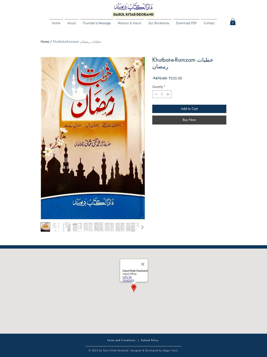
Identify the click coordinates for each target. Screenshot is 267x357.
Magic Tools (170, 350)
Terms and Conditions (121, 340)
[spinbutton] (162, 94)
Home (45, 41)
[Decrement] (155, 94)
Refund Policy (150, 340)
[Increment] (168, 94)
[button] (233, 21)
